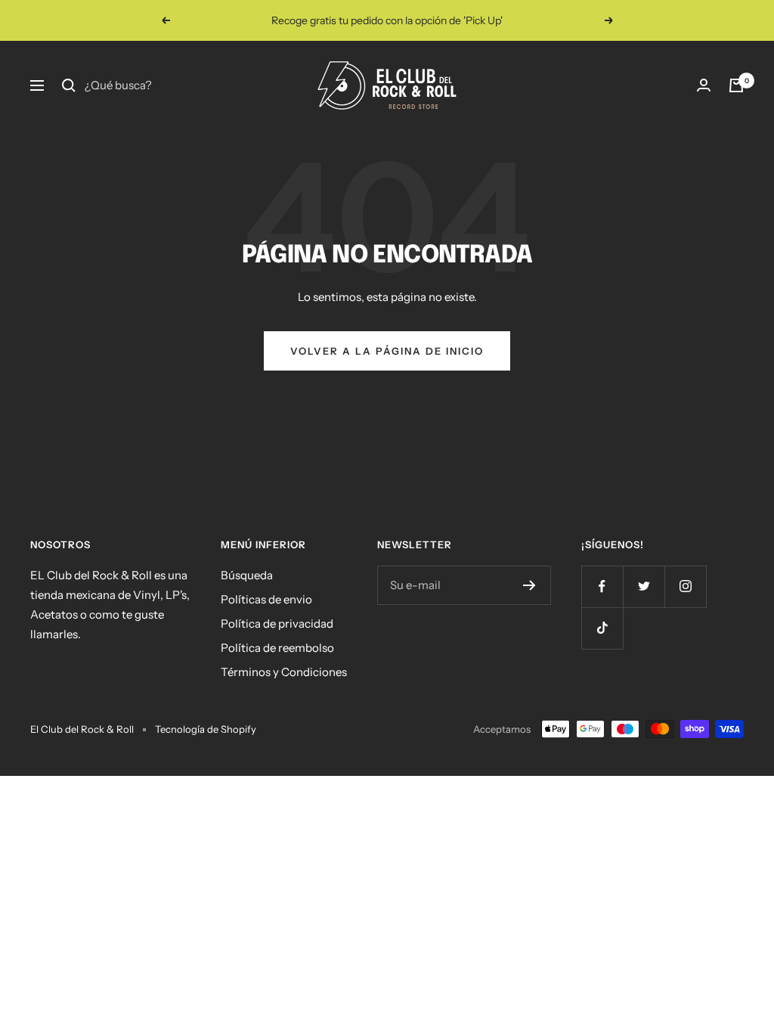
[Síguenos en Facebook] (602, 586)
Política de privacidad (277, 623)
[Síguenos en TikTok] (602, 628)
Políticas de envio (266, 599)
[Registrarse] (529, 585)
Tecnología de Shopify (205, 729)
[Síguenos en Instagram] (685, 586)
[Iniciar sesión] (704, 85)
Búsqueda (247, 575)
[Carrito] (736, 85)
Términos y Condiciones (284, 672)
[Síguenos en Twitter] (643, 586)
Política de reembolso (277, 648)
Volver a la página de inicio (387, 351)
